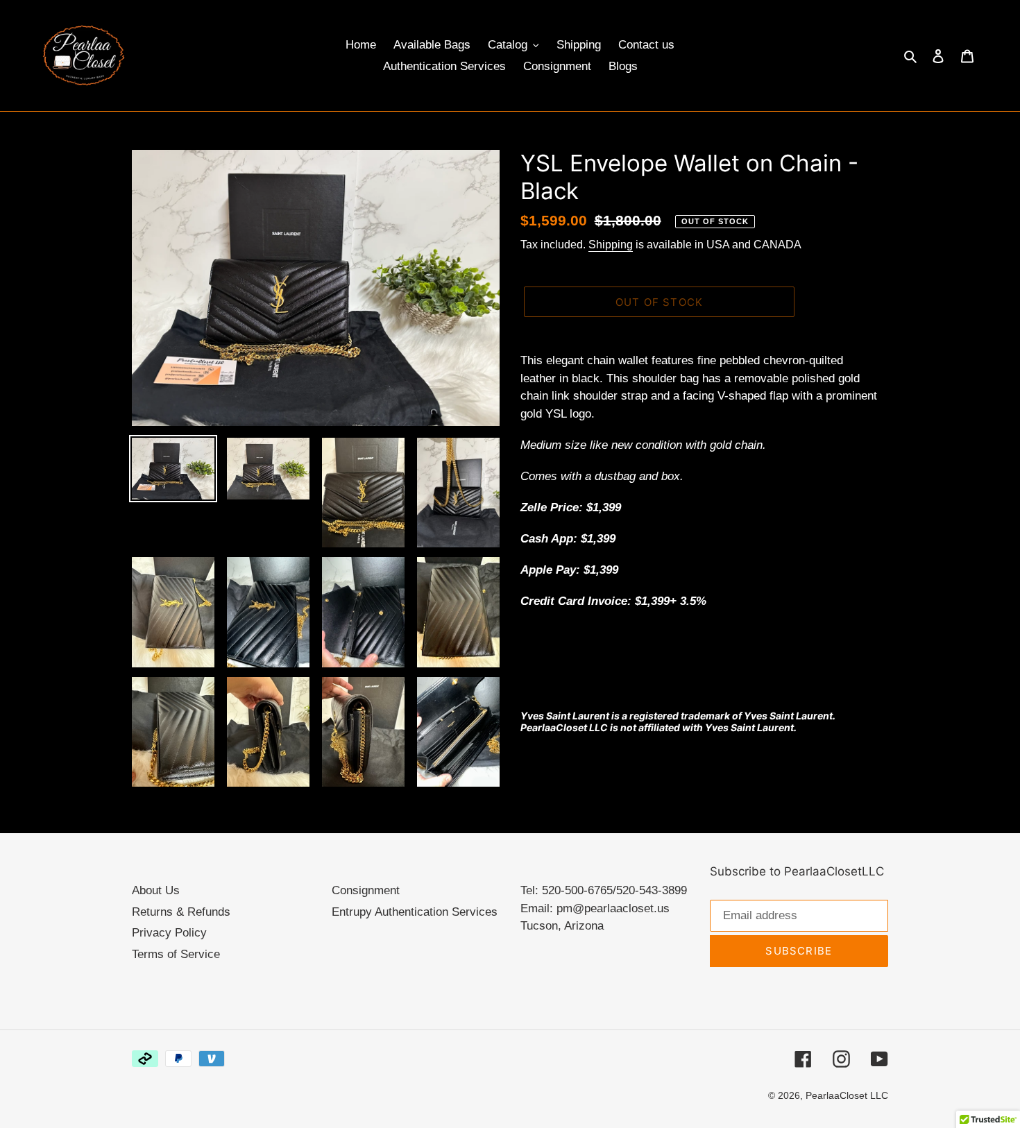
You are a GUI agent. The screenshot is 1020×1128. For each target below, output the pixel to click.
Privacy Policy (169, 932)
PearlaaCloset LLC (847, 1095)
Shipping (610, 244)
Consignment (366, 890)
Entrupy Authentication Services (415, 911)
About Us (156, 890)
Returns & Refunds (181, 911)
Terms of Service (176, 954)
